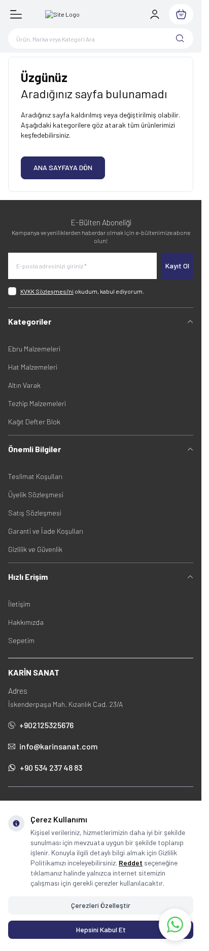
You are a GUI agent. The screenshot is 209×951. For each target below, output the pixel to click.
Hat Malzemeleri (32, 367)
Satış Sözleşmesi (34, 512)
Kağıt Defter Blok (34, 421)
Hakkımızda (26, 622)
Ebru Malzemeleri (34, 348)
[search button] (180, 38)
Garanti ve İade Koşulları (45, 531)
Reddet (131, 862)
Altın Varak (24, 385)
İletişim (19, 604)
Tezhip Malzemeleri (37, 403)
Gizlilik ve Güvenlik (35, 549)
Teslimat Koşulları (35, 476)
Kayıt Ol (177, 265)
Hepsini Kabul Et (101, 929)
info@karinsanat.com (58, 746)
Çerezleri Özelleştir (100, 905)
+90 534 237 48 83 (51, 767)
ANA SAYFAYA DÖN (62, 167)
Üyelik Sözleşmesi (35, 494)
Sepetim (21, 640)
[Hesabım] (155, 14)
